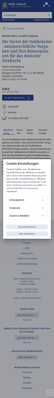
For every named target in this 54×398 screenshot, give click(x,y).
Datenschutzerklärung (24, 185)
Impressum (32, 188)
